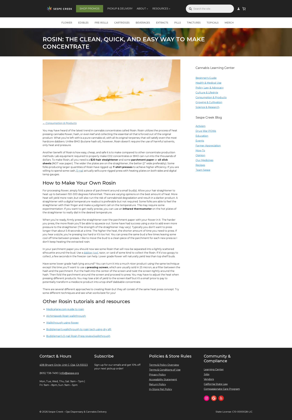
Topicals (213, 22)
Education (202, 135)
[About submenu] (147, 8)
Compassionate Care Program (222, 389)
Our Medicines (204, 160)
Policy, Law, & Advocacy (210, 87)
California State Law (216, 384)
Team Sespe (203, 170)
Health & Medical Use (208, 82)
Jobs (206, 374)
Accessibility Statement (163, 379)
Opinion (200, 155)
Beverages (143, 22)
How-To (200, 150)
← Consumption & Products (60, 123)
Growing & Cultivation (209, 102)
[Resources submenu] (169, 8)
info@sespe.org (69, 373)
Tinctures (194, 22)
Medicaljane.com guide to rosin (65, 309)
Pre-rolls (101, 22)
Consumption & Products (211, 97)
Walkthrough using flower (62, 322)
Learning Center (214, 369)
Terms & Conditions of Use (165, 369)
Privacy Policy (157, 374)
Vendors (209, 379)
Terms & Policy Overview (164, 364)
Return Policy (157, 384)
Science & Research (207, 107)
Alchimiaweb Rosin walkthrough (66, 316)
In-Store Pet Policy (160, 389)
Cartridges (122, 22)
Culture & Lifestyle (207, 92)
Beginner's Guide (206, 78)
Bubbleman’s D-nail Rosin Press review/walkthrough (78, 336)
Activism (200, 126)
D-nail (79, 170)
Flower (66, 22)
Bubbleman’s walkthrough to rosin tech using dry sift (78, 329)
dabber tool (91, 252)
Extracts (162, 22)
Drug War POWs (206, 131)
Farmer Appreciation (208, 145)
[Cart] (244, 8)
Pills (177, 22)
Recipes (200, 165)
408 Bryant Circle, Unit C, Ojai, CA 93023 (64, 364)
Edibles (83, 22)
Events (200, 140)
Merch (229, 22)
